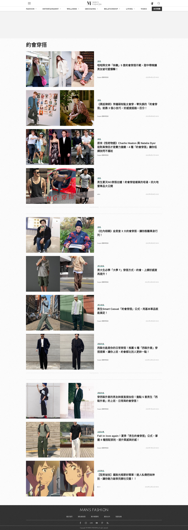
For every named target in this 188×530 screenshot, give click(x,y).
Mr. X (98, 487)
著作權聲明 (95, 516)
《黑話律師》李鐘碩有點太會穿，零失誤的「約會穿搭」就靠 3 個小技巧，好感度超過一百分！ (127, 106)
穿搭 (99, 61)
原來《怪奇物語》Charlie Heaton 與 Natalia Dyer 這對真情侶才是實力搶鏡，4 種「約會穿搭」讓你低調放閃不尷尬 (127, 147)
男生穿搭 (101, 266)
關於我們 (69, 516)
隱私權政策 (82, 516)
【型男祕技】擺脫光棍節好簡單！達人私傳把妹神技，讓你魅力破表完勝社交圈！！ (126, 476)
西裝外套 (101, 344)
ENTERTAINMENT (51, 9)
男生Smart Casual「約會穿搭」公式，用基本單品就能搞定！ (127, 310)
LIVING (129, 9)
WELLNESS (72, 9)
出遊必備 (101, 432)
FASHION (30, 9)
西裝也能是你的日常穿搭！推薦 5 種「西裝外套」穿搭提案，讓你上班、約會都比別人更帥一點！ (127, 349)
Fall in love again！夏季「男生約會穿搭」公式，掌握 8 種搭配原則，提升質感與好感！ (127, 437)
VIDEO (144, 9)
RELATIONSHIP (111, 9)
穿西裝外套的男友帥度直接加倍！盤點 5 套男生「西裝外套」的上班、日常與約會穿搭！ (127, 398)
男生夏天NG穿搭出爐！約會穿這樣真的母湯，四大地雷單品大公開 (128, 184)
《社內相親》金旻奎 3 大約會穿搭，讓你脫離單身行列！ (127, 233)
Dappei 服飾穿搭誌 (102, 77)
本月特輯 (156, 9)
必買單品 (101, 471)
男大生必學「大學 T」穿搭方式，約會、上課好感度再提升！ (127, 272)
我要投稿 (119, 516)
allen (98, 194)
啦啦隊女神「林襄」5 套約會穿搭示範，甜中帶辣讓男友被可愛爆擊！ (127, 67)
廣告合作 (107, 516)
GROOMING (90, 9)
